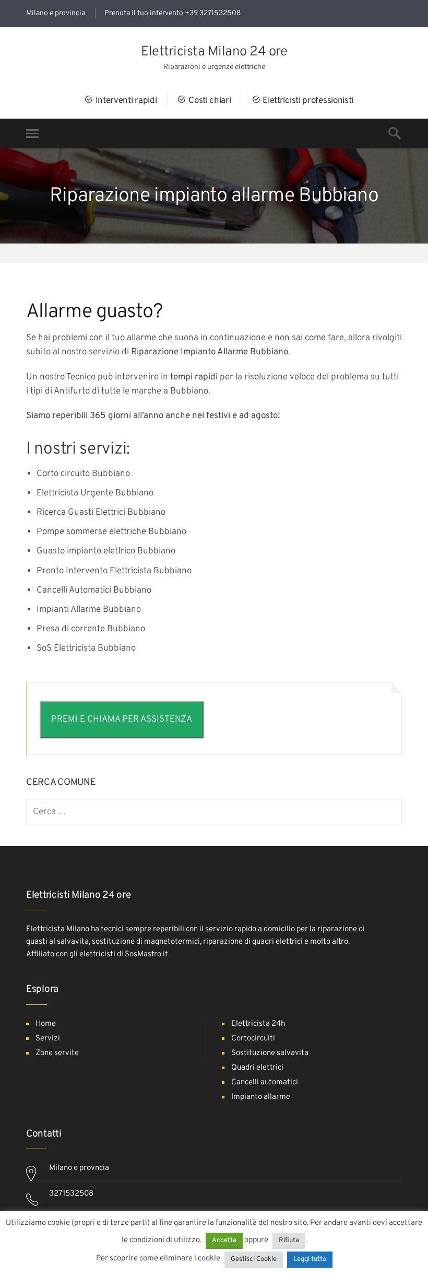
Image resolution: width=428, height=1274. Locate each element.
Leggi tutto (309, 1259)
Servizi (47, 1039)
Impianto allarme (260, 1097)
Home (45, 1024)
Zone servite (57, 1053)
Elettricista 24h (258, 1024)
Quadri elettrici (257, 1068)
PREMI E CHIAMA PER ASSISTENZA (121, 719)
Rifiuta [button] (289, 1240)
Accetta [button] (224, 1240)
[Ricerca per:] (214, 812)
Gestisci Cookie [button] (254, 1259)
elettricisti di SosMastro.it (123, 954)
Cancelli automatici (264, 1082)
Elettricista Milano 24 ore (214, 52)
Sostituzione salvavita (269, 1053)
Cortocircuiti (253, 1039)
